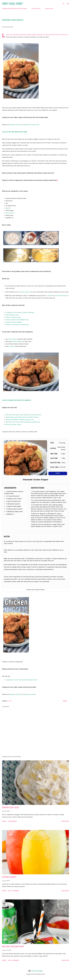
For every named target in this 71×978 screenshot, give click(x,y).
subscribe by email (30, 694)
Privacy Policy (49, 8)
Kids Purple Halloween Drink (13, 946)
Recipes (9, 701)
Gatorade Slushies (9, 877)
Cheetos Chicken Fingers (13, 317)
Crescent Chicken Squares (14, 322)
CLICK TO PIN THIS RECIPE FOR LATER (14, 132)
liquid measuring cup (61, 296)
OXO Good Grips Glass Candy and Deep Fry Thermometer (23, 415)
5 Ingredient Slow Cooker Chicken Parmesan (20, 313)
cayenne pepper (17, 342)
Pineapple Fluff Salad (10, 807)
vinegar (49, 296)
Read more (65, 821)
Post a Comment (13, 890)
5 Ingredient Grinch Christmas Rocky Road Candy (21, 680)
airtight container (24, 292)
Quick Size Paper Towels (13, 424)
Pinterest (19, 125)
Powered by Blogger (36, 971)
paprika (8, 208)
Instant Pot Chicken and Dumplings (17, 325)
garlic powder (10, 213)
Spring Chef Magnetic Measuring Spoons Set (20, 420)
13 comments (12, 821)
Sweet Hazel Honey (12, 3)
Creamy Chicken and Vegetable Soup (17, 320)
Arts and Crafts (36, 8)
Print (58, 473)
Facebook (12, 125)
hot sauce (11, 346)
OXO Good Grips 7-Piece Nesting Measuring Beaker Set (23, 422)
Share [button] (65, 701)
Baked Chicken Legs (12, 315)
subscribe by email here (31, 125)
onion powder (12, 339)
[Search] (64, 3)
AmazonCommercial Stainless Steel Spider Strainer (22, 417)
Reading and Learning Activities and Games (14, 8)
